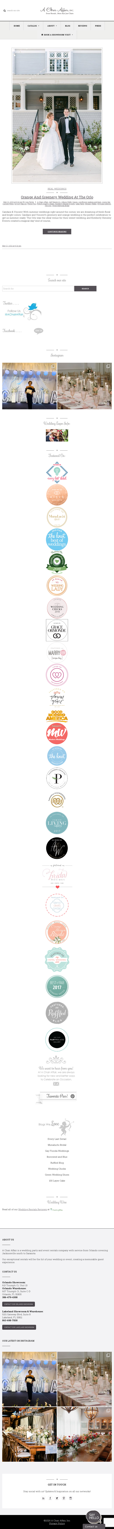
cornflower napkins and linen (90, 202)
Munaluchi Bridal (57, 1144)
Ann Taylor (29, 202)
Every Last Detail (57, 1138)
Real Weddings (57, 188)
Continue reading (57, 231)
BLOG (67, 26)
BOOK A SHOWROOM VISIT (57, 35)
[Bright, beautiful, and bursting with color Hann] (84, 1434)
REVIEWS (82, 26)
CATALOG (32, 26)
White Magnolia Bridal (60, 205)
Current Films (8, 204)
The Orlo (48, 205)
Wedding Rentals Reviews (32, 1209)
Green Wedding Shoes (57, 1174)
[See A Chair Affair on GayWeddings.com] (57, 675)
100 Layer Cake (57, 1180)
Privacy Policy (57, 1523)
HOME (17, 26)
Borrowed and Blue (57, 1156)
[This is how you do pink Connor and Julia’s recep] (84, 390)
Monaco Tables (90, 204)
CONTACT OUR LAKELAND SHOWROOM (19, 1327)
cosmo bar (106, 202)
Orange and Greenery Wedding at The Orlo (57, 197)
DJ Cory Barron (21, 204)
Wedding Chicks (57, 1168)
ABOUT (50, 26)
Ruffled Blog (57, 1162)
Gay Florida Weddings (57, 1150)
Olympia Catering (104, 204)
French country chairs (45, 204)
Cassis (75, 202)
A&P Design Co (54, 202)
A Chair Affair (42, 202)
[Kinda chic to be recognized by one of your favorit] (29, 390)
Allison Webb (66, 202)
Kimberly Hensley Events (65, 204)
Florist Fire (31, 204)
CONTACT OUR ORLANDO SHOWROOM (18, 1304)
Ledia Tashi (80, 204)
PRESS (98, 26)
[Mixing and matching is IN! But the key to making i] (29, 1434)
